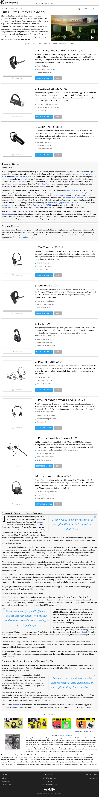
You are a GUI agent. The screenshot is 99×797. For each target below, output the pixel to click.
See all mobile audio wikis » (85, 732)
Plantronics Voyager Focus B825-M (62, 203)
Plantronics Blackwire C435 (77, 198)
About (4, 778)
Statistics (47, 43)
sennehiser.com (26, 237)
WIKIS (47, 3)
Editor (54, 43)
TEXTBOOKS (40, 3)
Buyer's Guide (36, 43)
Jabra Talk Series (47, 184)
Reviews (11, 9)
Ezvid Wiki (4, 9)
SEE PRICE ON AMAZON (44, 78)
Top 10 (26, 43)
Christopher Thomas (67, 735)
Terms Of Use (6, 784)
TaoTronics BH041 (71, 190)
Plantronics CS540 (60, 195)
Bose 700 (24, 211)
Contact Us (93, 778)
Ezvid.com (49, 781)
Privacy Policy (6, 781)
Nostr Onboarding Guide (49, 784)
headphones (7, 214)
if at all (84, 632)
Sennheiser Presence (19, 177)
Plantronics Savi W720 (42, 205)
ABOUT (52, 3)
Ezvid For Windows (49, 778)
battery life (17, 705)
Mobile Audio (19, 9)
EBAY (58, 78)
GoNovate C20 (18, 181)
